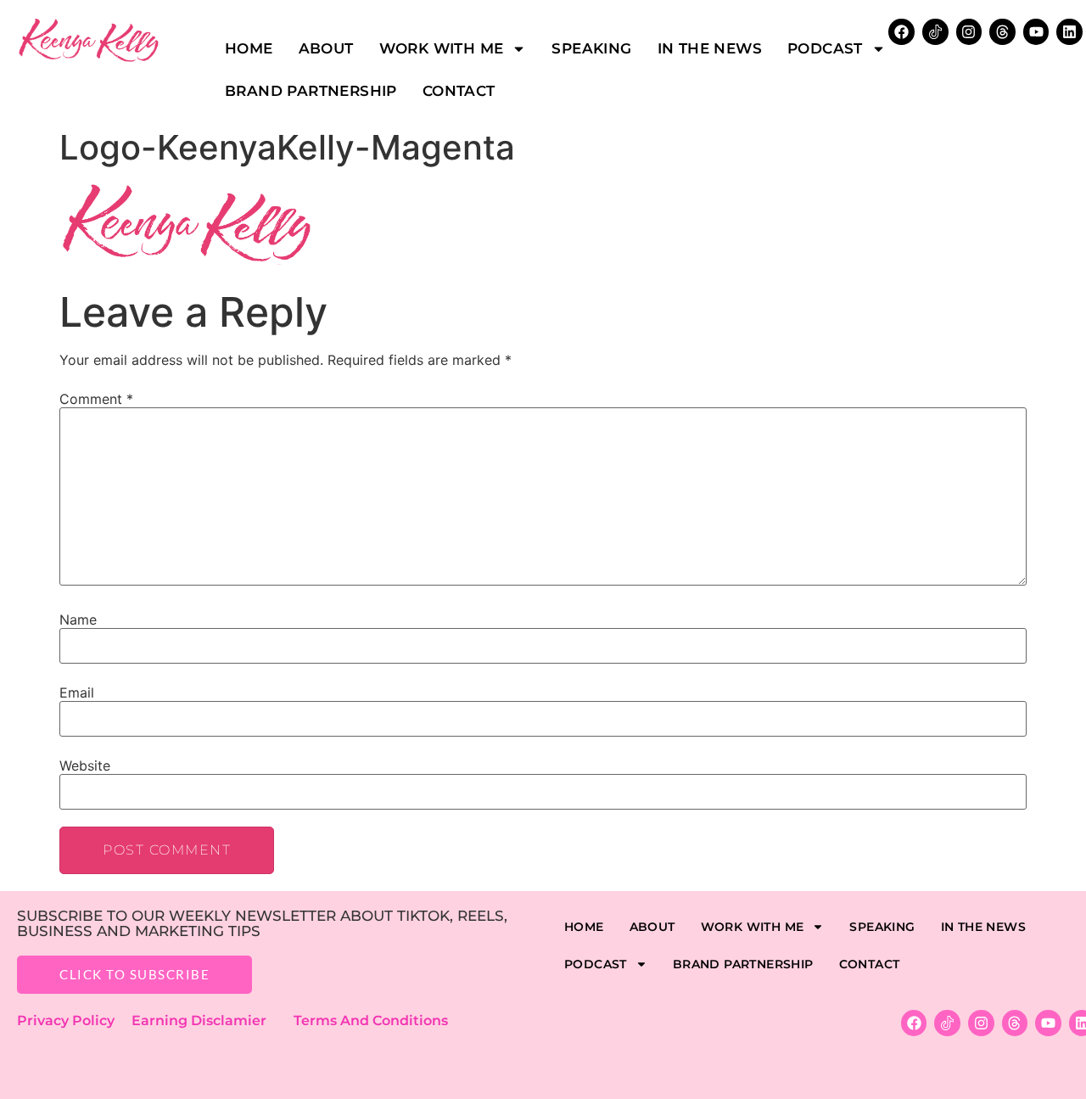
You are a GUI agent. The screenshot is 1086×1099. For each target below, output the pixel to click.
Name (78, 619)
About (326, 48)
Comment (96, 399)
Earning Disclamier (211, 1020)
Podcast (825, 48)
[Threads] (1002, 32)
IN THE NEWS (710, 48)
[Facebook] (914, 1023)
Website (84, 765)
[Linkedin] (1069, 32)
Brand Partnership (311, 90)
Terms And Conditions (371, 1020)
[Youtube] (1036, 32)
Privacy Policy (74, 1020)
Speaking (591, 48)
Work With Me (441, 48)
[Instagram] (969, 32)
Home (249, 48)
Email (76, 692)
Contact (459, 90)
